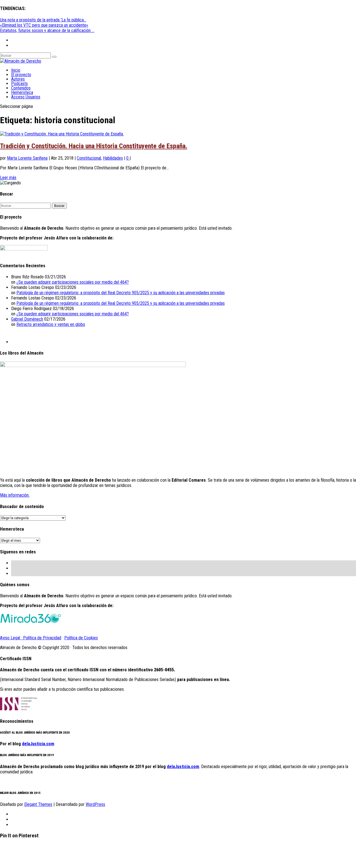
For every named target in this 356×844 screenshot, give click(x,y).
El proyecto (21, 74)
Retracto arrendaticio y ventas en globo (50, 324)
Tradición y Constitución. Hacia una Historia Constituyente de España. (93, 146)
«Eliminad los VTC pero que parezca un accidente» (44, 25)
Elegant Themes (38, 804)
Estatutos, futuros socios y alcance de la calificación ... (47, 30)
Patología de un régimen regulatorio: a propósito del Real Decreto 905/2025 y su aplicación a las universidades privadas (120, 292)
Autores (18, 79)
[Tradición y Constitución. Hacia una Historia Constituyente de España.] (62, 134)
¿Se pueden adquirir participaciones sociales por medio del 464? (72, 282)
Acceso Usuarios (25, 97)
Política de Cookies (81, 637)
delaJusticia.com (38, 743)
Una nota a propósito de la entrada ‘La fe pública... (43, 20)
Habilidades (113, 158)
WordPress (95, 804)
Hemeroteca (22, 92)
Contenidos (21, 88)
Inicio (15, 70)
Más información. (14, 495)
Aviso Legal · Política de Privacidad (30, 637)
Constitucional (89, 158)
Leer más (8, 177)
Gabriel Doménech (27, 319)
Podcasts (19, 83)
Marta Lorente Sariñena (27, 158)
